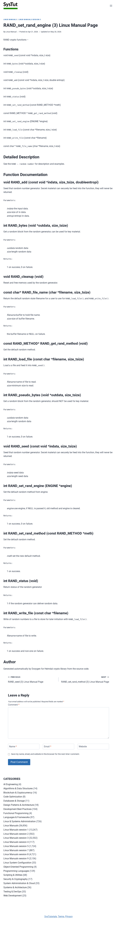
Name (13, 746)
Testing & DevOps (12, 891)
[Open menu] (111, 5)
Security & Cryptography (15, 879)
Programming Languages (16, 871)
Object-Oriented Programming (18, 866)
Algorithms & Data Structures (18, 788)
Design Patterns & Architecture (18, 805)
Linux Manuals (10, 19)
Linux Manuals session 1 (16, 829)
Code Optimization (12, 796)
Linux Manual (11, 32)
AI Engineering (10, 784)
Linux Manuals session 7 (16, 850)
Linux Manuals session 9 (16, 858)
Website (83, 746)
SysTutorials (50, 916)
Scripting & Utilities (12, 875)
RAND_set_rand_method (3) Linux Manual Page (85, 679)
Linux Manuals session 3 (30, 19)
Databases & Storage (14, 800)
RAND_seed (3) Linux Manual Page (25, 679)
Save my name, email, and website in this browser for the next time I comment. (45, 754)
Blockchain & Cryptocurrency (17, 792)
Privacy (69, 916)
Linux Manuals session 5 (16, 846)
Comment (13, 704)
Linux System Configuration (17, 862)
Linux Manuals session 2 (16, 833)
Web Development (12, 895)
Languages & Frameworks (16, 817)
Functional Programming (16, 813)
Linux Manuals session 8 (16, 854)
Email (47, 746)
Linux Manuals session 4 (16, 842)
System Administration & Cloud (19, 883)
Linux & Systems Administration (19, 821)
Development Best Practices (17, 809)
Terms (61, 916)
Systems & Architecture (15, 887)
